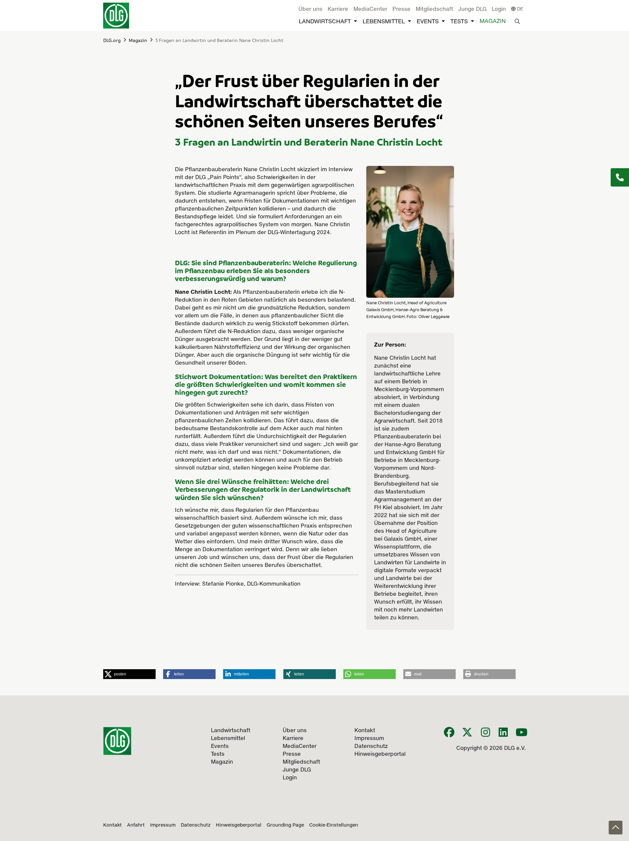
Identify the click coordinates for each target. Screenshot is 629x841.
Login (499, 9)
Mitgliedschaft (434, 9)
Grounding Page (285, 825)
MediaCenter (370, 9)
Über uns (310, 9)
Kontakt (112, 825)
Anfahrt (136, 825)
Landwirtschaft (325, 22)
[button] (129, 674)
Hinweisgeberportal (238, 825)
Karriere (338, 9)
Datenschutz (196, 825)
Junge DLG (472, 9)
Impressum (163, 825)
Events (428, 22)
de (519, 9)
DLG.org (112, 40)
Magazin (493, 21)
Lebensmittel (384, 22)
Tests (459, 22)
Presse (401, 9)
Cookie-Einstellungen (333, 825)
